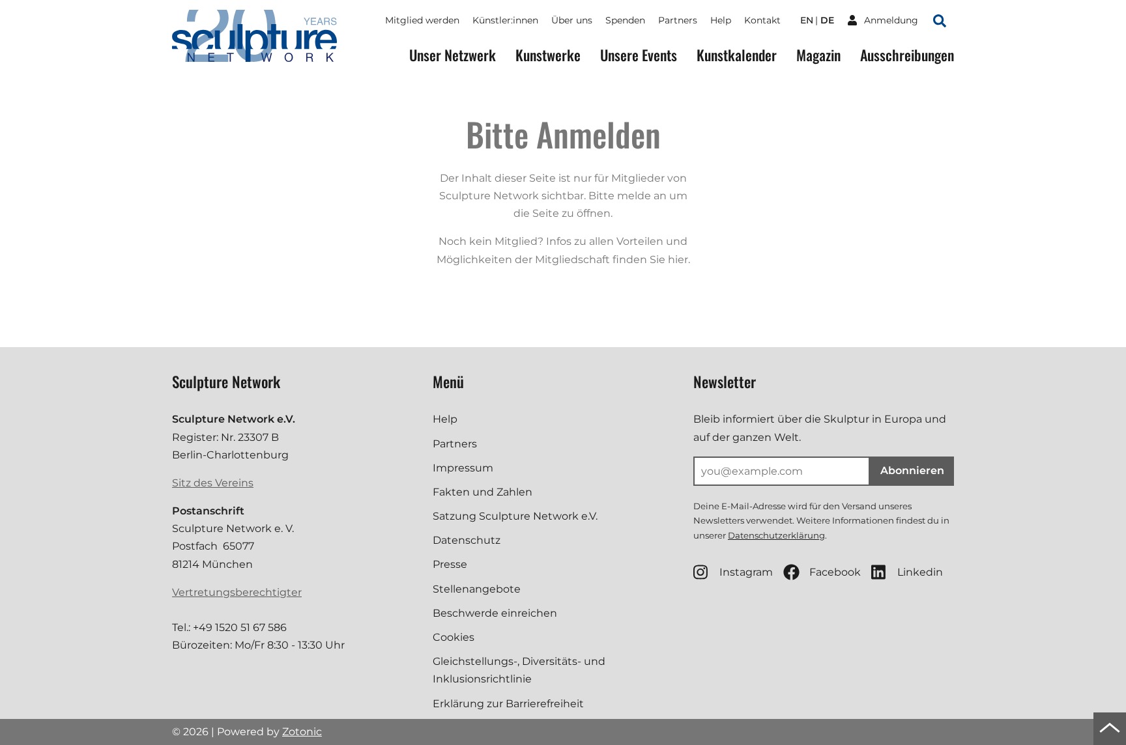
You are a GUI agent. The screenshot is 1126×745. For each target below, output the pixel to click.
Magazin (818, 55)
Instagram (746, 572)
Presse (450, 564)
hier (678, 259)
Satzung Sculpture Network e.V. (515, 516)
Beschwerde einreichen (495, 613)
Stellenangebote (477, 589)
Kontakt (762, 20)
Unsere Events (638, 55)
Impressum (463, 468)
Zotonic (302, 731)
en (806, 20)
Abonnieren (912, 470)
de (827, 20)
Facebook (835, 572)
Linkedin (920, 572)
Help (720, 20)
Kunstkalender (737, 55)
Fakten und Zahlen (482, 492)
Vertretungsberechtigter (237, 592)
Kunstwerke (548, 55)
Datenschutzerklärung (776, 535)
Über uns (571, 20)
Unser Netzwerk (452, 55)
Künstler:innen (505, 20)
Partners (677, 20)
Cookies (453, 637)
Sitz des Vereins (212, 483)
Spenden (625, 20)
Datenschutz (466, 540)
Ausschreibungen (907, 55)
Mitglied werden (422, 20)
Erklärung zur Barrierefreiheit (508, 703)
